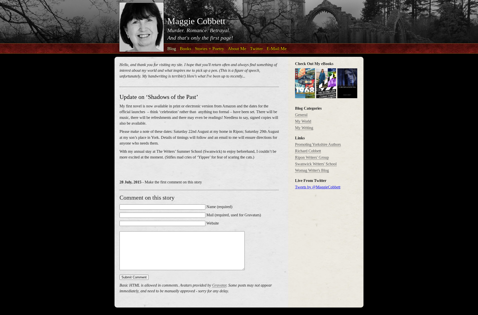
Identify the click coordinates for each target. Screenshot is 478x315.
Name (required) (219, 207)
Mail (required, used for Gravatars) (233, 215)
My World (303, 121)
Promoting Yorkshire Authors (318, 144)
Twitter (256, 48)
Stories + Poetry (209, 48)
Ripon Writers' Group (312, 157)
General (301, 115)
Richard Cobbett (308, 151)
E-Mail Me (277, 48)
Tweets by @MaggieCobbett (317, 187)
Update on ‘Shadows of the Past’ (159, 97)
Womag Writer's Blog (312, 170)
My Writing (304, 128)
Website (212, 223)
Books (185, 48)
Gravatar (219, 285)
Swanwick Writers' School (316, 164)
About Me (237, 48)
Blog (171, 48)
